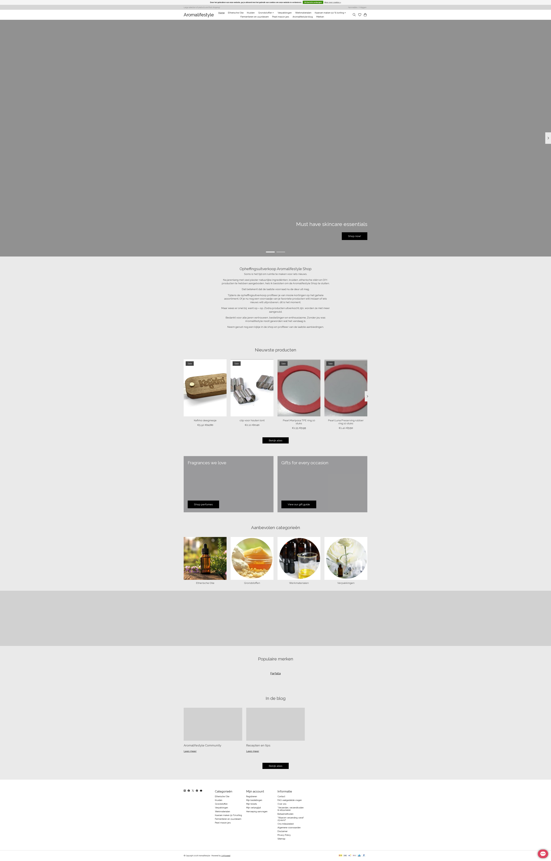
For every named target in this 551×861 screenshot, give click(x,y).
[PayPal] (364, 855)
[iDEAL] (340, 855)
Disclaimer (283, 831)
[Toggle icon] (354, 14)
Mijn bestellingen (254, 800)
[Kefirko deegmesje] (205, 387)
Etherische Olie (236, 12)
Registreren (251, 796)
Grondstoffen (252, 582)
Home (221, 12)
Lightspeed (225, 856)
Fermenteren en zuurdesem (254, 16)
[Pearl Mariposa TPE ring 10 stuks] (299, 387)
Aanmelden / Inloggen (357, 7)
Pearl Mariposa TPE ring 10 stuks (299, 422)
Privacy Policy (284, 835)
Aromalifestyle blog (303, 16)
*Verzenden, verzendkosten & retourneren (291, 808)
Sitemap (281, 838)
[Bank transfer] (345, 855)
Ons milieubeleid (286, 824)
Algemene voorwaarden (289, 827)
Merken (320, 16)
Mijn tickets (251, 804)
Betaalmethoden (285, 814)
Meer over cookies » (332, 2)
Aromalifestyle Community (202, 745)
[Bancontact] (350, 855)
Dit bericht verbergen (313, 2)
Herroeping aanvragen (256, 811)
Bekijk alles (275, 440)
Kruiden (251, 12)
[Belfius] (354, 855)
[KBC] (359, 855)
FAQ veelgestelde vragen (290, 800)
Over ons (282, 804)
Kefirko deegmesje (205, 420)
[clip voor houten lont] (252, 387)
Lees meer (190, 751)
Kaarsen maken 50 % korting (228, 815)
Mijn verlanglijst (253, 807)
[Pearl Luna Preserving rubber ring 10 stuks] (345, 387)
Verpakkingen (285, 12)
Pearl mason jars (280, 16)
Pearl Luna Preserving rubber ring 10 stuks (346, 422)
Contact (281, 796)
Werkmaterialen (303, 12)
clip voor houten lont (252, 420)
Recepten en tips (258, 745)
